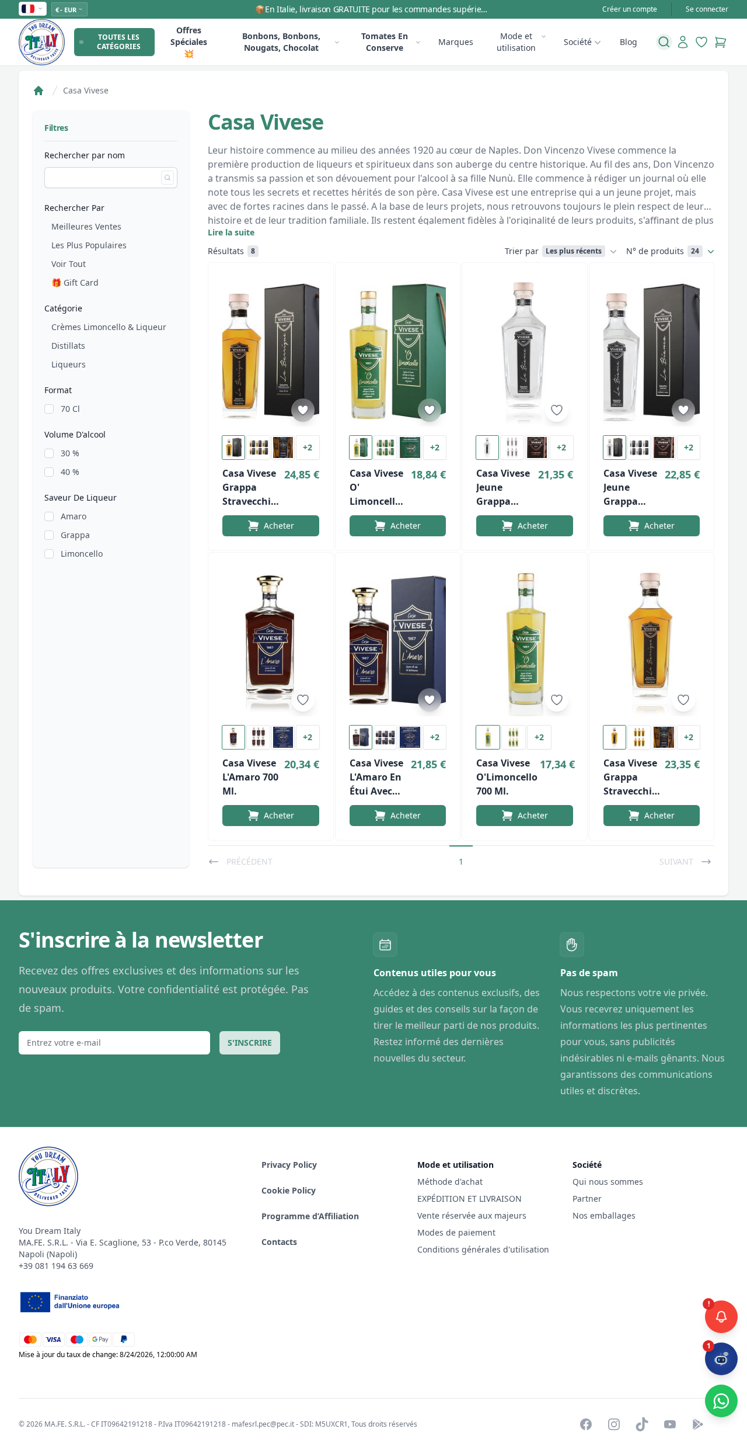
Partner (587, 1198)
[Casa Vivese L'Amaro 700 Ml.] (270, 641)
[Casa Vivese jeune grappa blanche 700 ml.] (524, 351)
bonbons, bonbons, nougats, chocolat (281, 41)
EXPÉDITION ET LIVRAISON (470, 1198)
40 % (70, 471)
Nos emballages (604, 1215)
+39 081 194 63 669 (56, 1265)
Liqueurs (68, 364)
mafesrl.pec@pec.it (263, 1424)
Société (578, 41)
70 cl (70, 408)
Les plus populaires (89, 245)
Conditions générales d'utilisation (483, 1249)
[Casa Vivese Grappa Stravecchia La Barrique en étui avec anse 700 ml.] (270, 351)
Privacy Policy (289, 1164)
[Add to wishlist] (303, 410)
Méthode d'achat (450, 1181)
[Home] (38, 90)
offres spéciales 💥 (188, 42)
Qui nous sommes (608, 1181)
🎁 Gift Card (75, 282)
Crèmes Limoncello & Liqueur (108, 326)
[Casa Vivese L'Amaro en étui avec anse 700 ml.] (398, 641)
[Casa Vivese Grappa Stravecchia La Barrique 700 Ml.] (651, 641)
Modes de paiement (456, 1232)
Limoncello (82, 553)
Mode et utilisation (516, 41)
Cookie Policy (288, 1190)
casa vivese (86, 90)
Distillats (68, 345)
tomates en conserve (384, 41)
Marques (455, 41)
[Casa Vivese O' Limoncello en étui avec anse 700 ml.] (398, 351)
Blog (628, 41)
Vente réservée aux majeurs (471, 1215)
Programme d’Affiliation (310, 1216)
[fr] (33, 9)
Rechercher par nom (84, 155)
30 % (70, 453)
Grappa (75, 534)
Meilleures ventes (86, 226)
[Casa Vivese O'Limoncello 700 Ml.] (524, 641)
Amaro (73, 516)
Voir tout (68, 263)
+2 (307, 447)
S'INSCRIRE (250, 1042)
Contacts (279, 1241)
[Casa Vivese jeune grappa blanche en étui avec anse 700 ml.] (651, 351)
